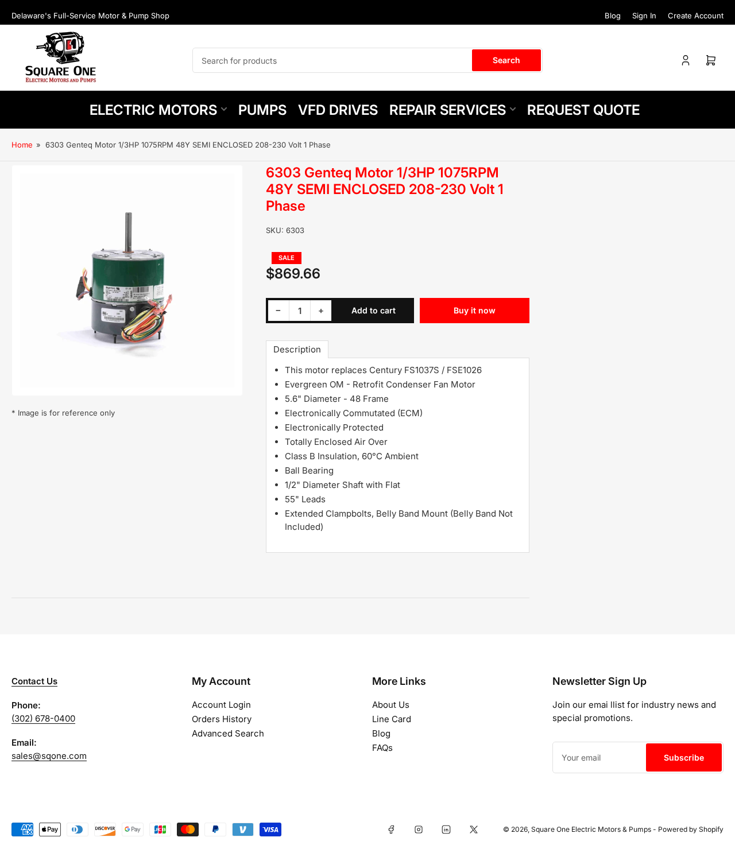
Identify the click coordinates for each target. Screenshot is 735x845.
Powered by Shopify (691, 829)
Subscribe (684, 757)
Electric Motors (153, 110)
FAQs (382, 747)
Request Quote (583, 110)
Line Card (391, 719)
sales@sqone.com (49, 755)
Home (22, 144)
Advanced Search (228, 733)
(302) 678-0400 (43, 718)
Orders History (222, 719)
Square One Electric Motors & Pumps (591, 829)
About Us (390, 704)
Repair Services (447, 110)
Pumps (262, 110)
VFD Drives (338, 110)
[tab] (297, 349)
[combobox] (367, 60)
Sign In (644, 15)
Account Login (221, 704)
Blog (613, 15)
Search (506, 60)
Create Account (696, 15)
